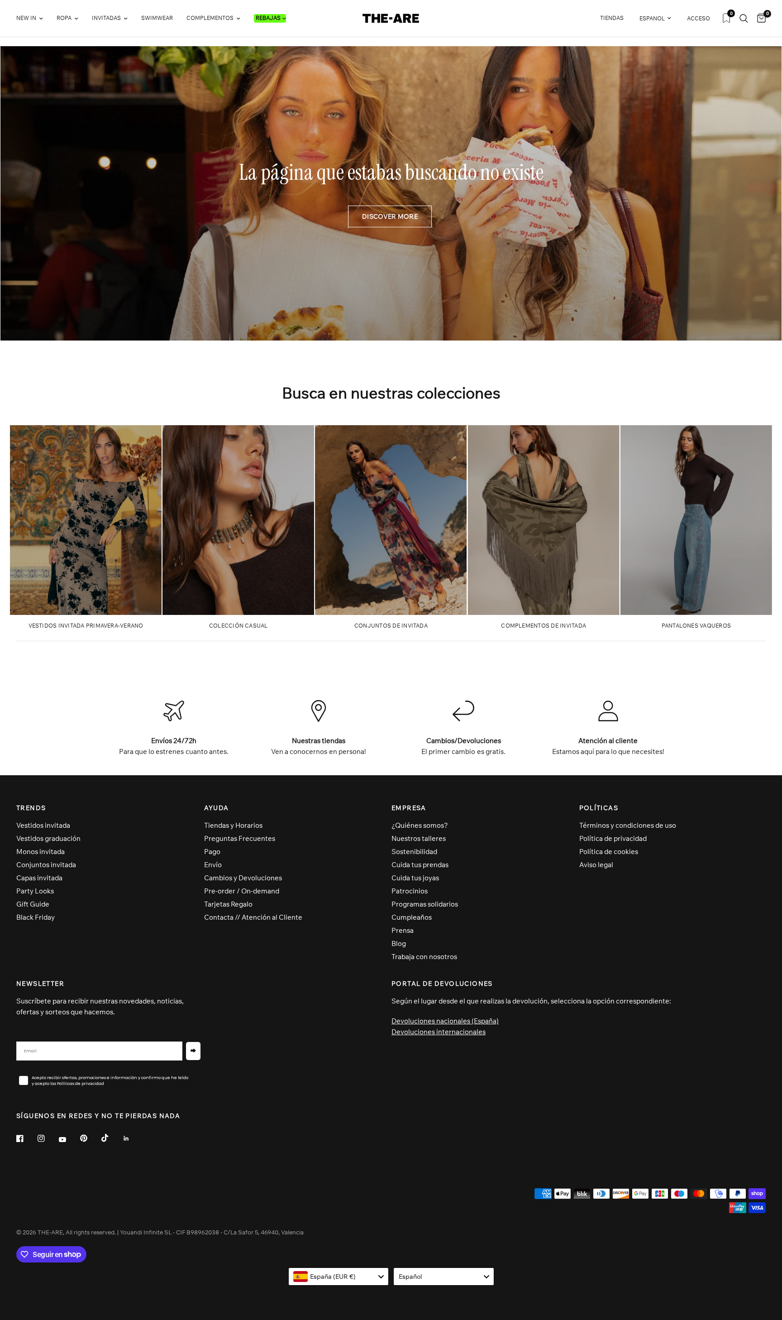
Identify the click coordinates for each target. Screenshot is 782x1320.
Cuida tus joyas (415, 878)
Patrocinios (409, 891)
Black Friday (35, 917)
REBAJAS (268, 17)
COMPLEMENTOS (210, 17)
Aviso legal (596, 864)
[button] (390, 216)
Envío (213, 864)
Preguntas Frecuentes (239, 838)
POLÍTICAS (599, 808)
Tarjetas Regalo (228, 904)
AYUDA (216, 808)
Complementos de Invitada (543, 625)
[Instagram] (47, 1138)
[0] (759, 18)
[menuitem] (33, 18)
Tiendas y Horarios (233, 825)
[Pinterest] (90, 1138)
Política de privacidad (613, 838)
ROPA (64, 17)
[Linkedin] (133, 1138)
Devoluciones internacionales (438, 1031)
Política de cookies (608, 851)
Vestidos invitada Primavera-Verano (86, 625)
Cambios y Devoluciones (243, 878)
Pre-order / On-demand (241, 891)
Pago (212, 851)
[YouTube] (69, 1140)
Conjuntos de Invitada (391, 625)
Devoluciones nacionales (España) (445, 1021)
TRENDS (31, 808)
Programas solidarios (424, 904)
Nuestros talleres (418, 838)
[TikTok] (111, 1138)
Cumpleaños (411, 917)
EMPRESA (408, 808)
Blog (398, 943)
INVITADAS (106, 17)
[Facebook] (26, 1138)
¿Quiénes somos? (419, 825)
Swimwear (157, 17)
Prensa (402, 930)
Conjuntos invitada (46, 864)
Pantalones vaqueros (696, 625)
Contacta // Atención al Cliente (253, 917)
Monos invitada (40, 851)
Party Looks (35, 891)
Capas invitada (39, 878)
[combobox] (338, 1276)
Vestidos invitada (43, 825)
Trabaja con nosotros (424, 956)
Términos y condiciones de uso (627, 825)
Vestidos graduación (48, 838)
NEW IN (26, 17)
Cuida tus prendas (419, 864)
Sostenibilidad (414, 851)
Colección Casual (238, 625)
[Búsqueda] (744, 18)
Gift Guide (32, 904)
